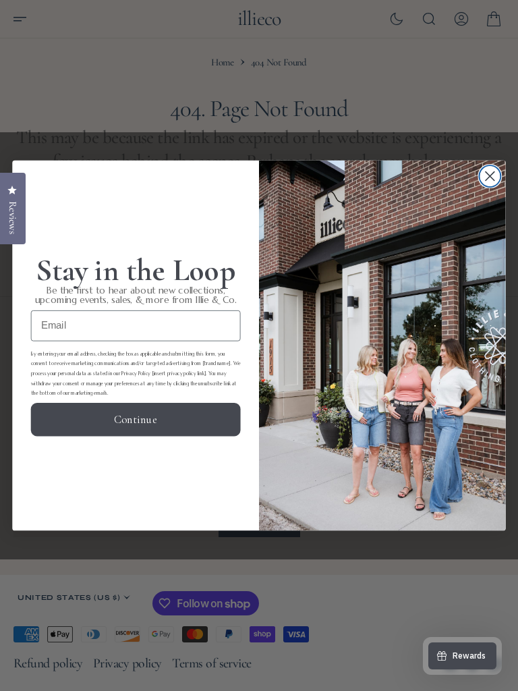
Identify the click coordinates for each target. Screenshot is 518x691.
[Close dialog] (489, 176)
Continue (135, 419)
